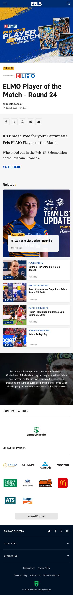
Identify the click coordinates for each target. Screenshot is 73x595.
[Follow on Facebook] (55, 531)
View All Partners (36, 516)
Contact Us (35, 575)
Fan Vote (8, 68)
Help (25, 575)
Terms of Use (29, 568)
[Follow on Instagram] (67, 531)
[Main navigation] (4, 4)
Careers (17, 575)
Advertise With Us (51, 575)
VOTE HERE (12, 167)
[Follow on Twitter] (61, 531)
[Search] (68, 4)
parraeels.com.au (12, 104)
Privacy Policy (44, 568)
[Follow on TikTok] (49, 531)
